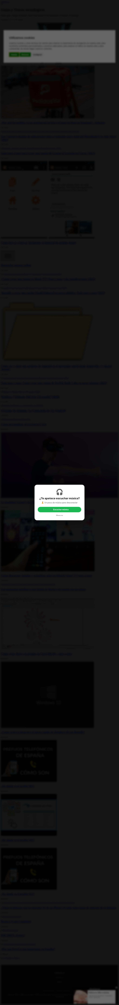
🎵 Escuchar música (59, 510)
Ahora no (59, 515)
